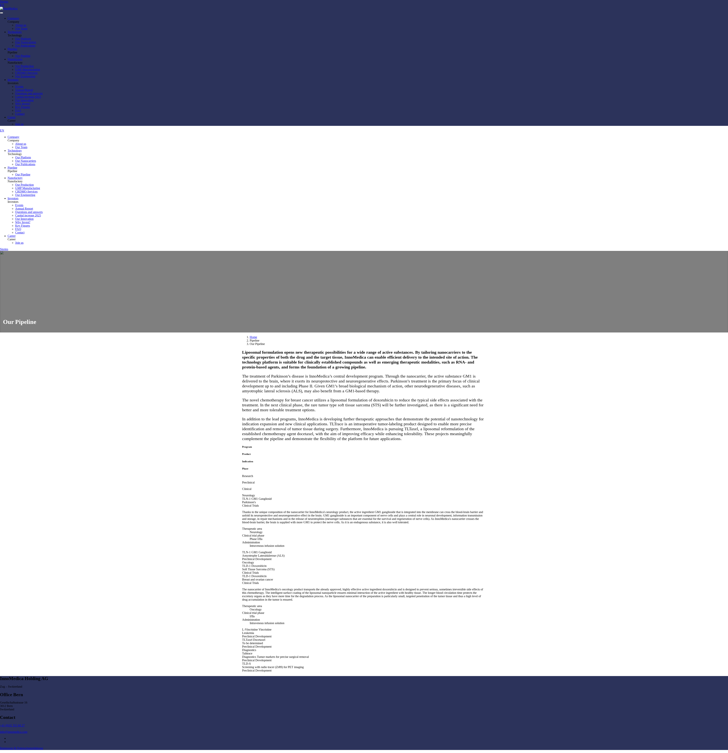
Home (253, 337)
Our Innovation (24, 100)
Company (13, 18)
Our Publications (25, 45)
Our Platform (23, 38)
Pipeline (12, 49)
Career (12, 117)
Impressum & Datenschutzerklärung (21, 748)
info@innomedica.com (13, 731)
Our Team (21, 28)
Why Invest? (22, 103)
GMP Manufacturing (27, 69)
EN (2, 5)
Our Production (24, 66)
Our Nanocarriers (25, 42)
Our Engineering (25, 76)
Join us (19, 124)
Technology (15, 32)
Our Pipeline (22, 55)
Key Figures (22, 107)
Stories (4, 1)
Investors (13, 79)
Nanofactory (15, 59)
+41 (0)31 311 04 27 (12, 725)
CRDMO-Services (26, 72)
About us (20, 25)
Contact (19, 113)
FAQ (18, 110)
